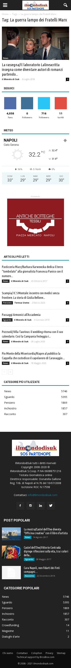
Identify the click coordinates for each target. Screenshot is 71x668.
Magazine (8, 631)
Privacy (49, 653)
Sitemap (61, 653)
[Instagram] (30, 506)
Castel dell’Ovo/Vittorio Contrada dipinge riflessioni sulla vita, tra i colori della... (46, 551)
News (5, 58)
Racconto (10, 414)
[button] (65, 5)
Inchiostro (10, 408)
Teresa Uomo (21, 302)
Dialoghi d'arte (11, 636)
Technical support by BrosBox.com (35, 657)
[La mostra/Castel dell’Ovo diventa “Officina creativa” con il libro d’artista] (11, 533)
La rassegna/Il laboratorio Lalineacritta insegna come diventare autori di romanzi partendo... (32, 69)
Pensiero (7, 302)
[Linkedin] (40, 506)
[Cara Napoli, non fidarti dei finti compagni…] (11, 572)
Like (10, 98)
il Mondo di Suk (10, 79)
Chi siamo (7, 653)
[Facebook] (20, 506)
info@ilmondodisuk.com (42, 495)
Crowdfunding (10, 625)
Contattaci (22, 653)
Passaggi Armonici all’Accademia (21, 314)
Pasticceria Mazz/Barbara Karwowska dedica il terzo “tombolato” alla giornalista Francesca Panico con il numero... (32, 271)
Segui (27, 98)
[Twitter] (51, 506)
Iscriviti (61, 98)
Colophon (36, 653)
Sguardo (7, 320)
